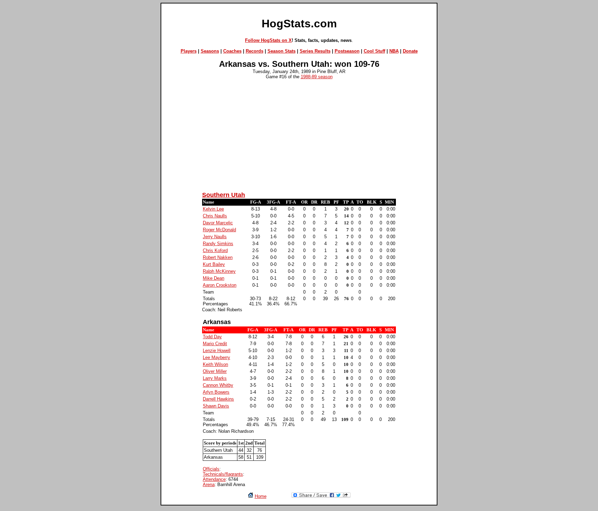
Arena (209, 484)
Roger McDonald (219, 229)
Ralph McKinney (219, 271)
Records (254, 51)
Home (260, 496)
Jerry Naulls (215, 236)
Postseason (347, 51)
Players (189, 51)
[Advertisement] (299, 137)
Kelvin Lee (213, 209)
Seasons (210, 51)
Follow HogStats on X (268, 40)
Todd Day (212, 336)
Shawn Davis (216, 406)
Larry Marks (215, 378)
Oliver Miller (215, 371)
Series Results (315, 51)
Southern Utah (223, 194)
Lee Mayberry (216, 357)
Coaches (232, 51)
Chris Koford (215, 250)
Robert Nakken (218, 257)
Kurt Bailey (214, 264)
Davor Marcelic (218, 222)
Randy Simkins (218, 243)
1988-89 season (317, 76)
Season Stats (282, 51)
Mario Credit (215, 343)
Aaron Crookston (219, 285)
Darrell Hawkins (218, 399)
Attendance (214, 479)
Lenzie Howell (216, 350)
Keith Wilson (215, 364)
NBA (394, 51)
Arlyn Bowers (216, 392)
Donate (410, 51)
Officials (211, 469)
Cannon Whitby (218, 385)
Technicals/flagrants (223, 474)
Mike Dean (213, 278)
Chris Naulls (215, 215)
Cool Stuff (374, 51)
